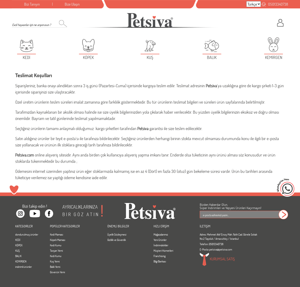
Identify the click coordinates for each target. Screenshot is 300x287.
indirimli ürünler (23, 267)
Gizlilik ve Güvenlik (116, 240)
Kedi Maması (56, 234)
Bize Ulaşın (72, 4)
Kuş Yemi (55, 261)
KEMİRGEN (20, 261)
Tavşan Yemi (56, 250)
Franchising (159, 256)
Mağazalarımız (161, 234)
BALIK (18, 256)
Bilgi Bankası (160, 261)
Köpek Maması (57, 240)
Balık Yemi (55, 267)
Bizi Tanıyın (32, 4)
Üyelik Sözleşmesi (116, 234)
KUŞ (17, 250)
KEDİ (17, 240)
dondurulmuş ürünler (26, 234)
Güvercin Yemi (57, 272)
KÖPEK (18, 245)
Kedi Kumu (55, 245)
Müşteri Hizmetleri (163, 250)
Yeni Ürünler (160, 240)
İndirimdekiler (161, 245)
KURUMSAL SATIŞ (222, 258)
